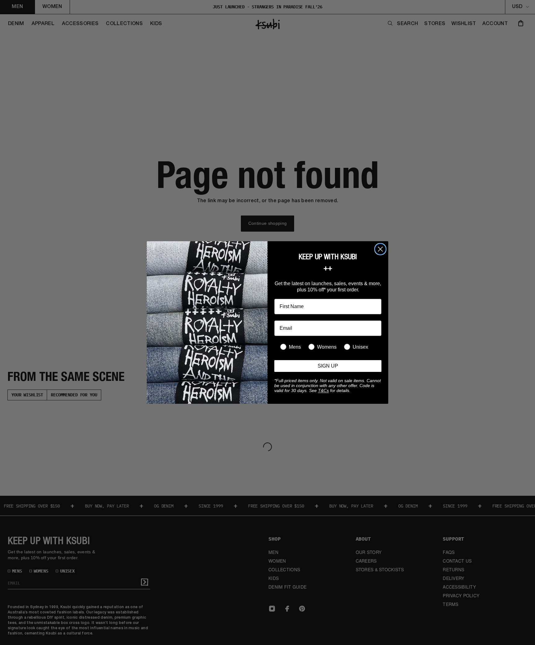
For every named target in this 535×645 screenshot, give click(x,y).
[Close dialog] (380, 249)
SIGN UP (328, 365)
